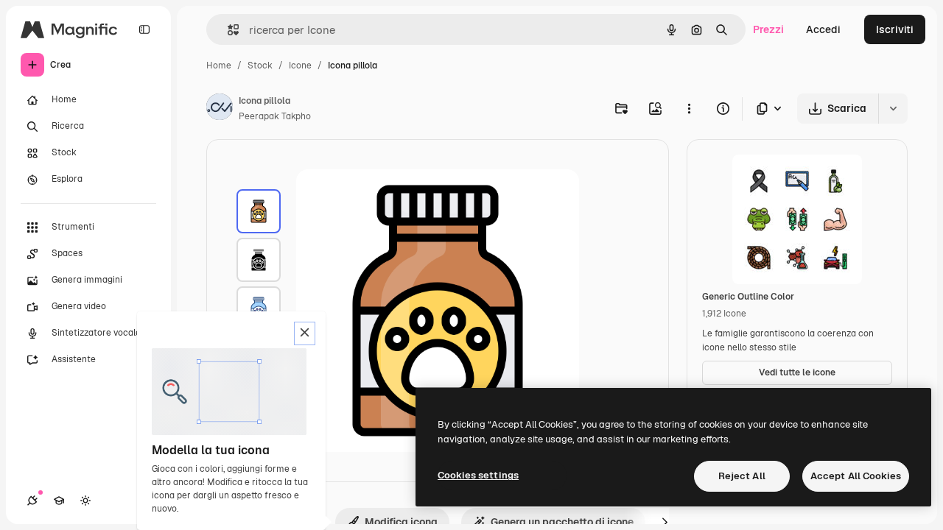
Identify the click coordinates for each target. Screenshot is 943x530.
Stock (260, 65)
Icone (300, 65)
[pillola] (258, 211)
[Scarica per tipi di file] (770, 108)
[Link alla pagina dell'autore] (219, 108)
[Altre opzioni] (689, 108)
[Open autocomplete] (227, 29)
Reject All (741, 476)
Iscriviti (895, 29)
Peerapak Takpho (275, 116)
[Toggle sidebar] (144, 29)
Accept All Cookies (855, 476)
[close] (304, 333)
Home (218, 65)
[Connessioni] (32, 500)
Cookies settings (478, 475)
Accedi (823, 29)
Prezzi (768, 29)
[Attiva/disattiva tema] (85, 500)
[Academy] (59, 500)
